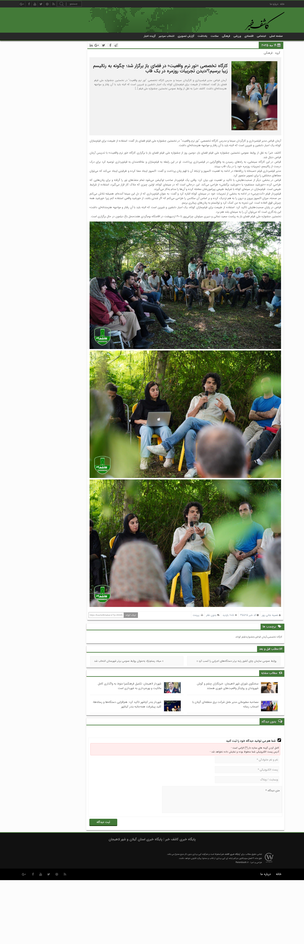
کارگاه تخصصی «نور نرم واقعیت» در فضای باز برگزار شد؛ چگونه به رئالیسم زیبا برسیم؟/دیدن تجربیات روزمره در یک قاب (160, 68)
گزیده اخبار (150, 36)
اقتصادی (249, 36)
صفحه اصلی (276, 36)
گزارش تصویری (186, 36)
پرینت (197, 615)
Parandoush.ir (242, 862)
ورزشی (237, 36)
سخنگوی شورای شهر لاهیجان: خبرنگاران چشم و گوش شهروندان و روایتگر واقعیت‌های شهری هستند (228, 685)
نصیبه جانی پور (270, 615)
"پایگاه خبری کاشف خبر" (230, 854)
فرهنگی (226, 36)
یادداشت (202, 36)
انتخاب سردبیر (166, 36)
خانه (282, 4)
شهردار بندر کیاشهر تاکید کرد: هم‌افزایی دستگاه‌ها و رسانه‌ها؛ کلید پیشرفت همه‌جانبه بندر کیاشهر (127, 704)
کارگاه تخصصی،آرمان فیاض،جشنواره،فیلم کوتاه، (258, 637)
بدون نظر (211, 615)
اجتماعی (261, 36)
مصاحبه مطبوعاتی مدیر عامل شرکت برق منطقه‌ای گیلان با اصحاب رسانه (225, 704)
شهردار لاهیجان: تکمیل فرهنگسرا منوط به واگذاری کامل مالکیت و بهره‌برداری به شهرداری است (129, 685)
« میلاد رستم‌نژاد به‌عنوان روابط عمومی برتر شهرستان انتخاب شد (128, 661)
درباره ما (274, 4)
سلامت (215, 36)
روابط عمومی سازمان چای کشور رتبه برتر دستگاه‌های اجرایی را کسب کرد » (236, 661)
